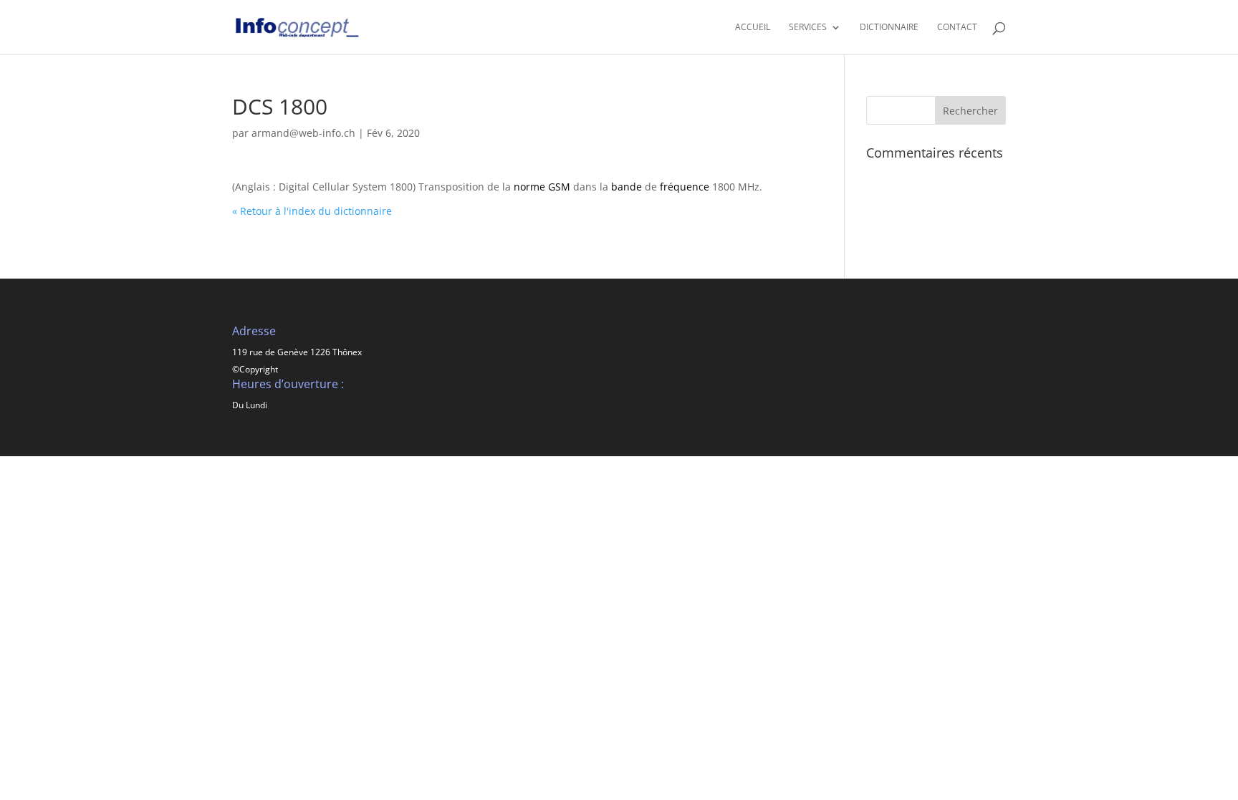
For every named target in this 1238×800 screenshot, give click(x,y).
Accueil (752, 27)
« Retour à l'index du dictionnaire (312, 211)
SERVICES (808, 27)
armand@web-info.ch (303, 133)
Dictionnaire (889, 27)
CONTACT (957, 27)
